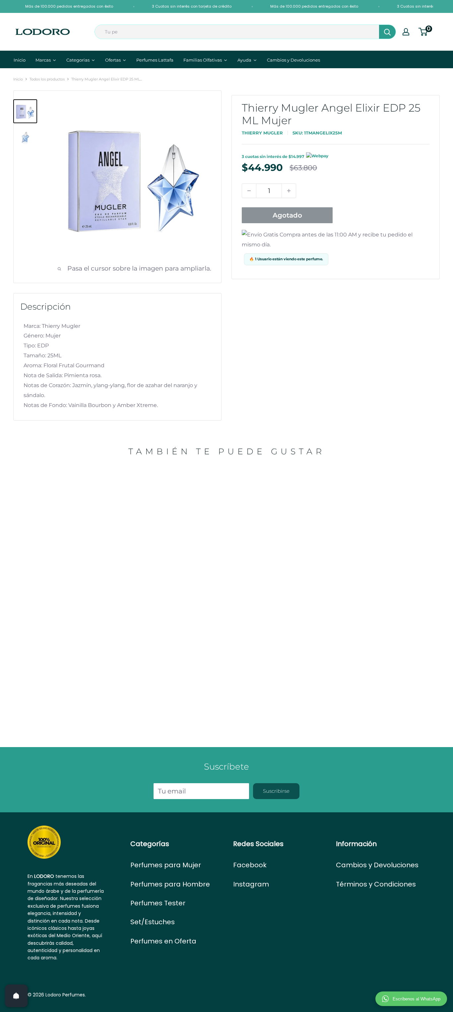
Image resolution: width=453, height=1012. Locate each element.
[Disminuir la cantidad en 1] (249, 191)
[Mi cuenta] (406, 31)
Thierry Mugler (262, 132)
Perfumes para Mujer (165, 865)
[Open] (16, 996)
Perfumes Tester (157, 903)
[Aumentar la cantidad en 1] (289, 191)
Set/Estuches (152, 922)
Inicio (18, 79)
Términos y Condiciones (376, 884)
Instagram (251, 884)
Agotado (287, 215)
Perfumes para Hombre (170, 884)
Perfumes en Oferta (163, 941)
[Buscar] (387, 32)
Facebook (250, 865)
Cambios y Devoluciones (377, 865)
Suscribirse (276, 791)
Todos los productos (47, 79)
